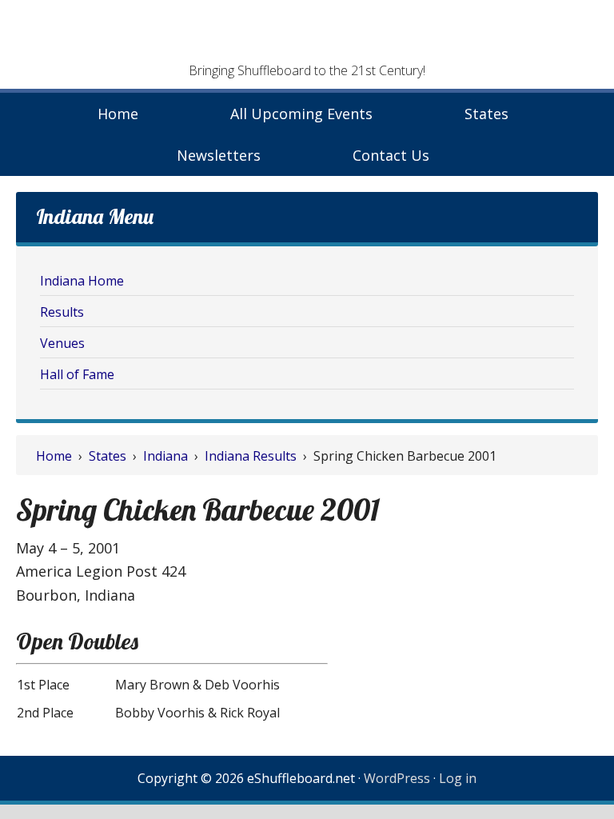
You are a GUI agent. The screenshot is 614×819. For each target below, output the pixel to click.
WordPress (397, 778)
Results (62, 312)
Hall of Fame (77, 374)
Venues (62, 343)
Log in (457, 778)
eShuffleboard (307, 36)
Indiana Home (82, 281)
